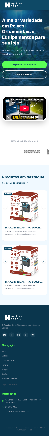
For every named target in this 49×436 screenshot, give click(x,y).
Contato (5, 374)
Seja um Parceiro (24, 74)
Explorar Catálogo (23, 64)
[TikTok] (25, 334)
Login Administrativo (9, 385)
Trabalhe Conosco (9, 378)
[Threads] (32, 334)
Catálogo (6, 356)
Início (4, 351)
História (5, 365)
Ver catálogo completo (13, 183)
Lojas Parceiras (8, 360)
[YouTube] (18, 334)
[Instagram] (4, 334)
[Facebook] (11, 334)
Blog (4, 369)
